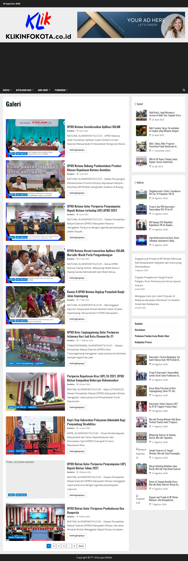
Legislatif (39, 363)
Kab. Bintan (21, 407)
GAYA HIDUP (43, 90)
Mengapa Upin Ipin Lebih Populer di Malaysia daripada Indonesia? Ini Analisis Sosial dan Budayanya (157, 300)
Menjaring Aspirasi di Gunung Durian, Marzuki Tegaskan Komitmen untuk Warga (162, 436)
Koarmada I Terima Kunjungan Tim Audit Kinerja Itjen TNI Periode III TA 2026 (164, 358)
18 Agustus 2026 (160, 410)
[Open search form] (184, 90)
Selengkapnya (78, 149)
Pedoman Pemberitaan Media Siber (152, 336)
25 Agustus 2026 (160, 379)
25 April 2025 (158, 119)
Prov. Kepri (20, 451)
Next (81, 546)
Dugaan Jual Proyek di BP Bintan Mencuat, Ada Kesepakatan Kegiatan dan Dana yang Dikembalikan (158, 262)
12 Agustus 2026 (160, 442)
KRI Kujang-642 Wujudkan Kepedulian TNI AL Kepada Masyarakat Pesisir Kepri (161, 223)
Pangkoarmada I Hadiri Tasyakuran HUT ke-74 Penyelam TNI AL (164, 192)
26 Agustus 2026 (160, 198)
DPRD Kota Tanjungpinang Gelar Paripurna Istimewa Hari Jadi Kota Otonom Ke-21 (35, 348)
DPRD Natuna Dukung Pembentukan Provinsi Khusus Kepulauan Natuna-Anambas (35, 179)
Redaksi (71, 131)
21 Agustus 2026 (160, 213)
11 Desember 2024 (161, 150)
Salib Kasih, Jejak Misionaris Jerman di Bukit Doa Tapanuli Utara (165, 114)
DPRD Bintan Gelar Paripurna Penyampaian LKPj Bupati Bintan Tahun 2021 (35, 479)
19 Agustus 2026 (160, 229)
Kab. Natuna (21, 154)
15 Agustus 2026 (160, 245)
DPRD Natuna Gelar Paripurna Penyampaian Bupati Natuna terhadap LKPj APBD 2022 (35, 222)
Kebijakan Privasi (143, 342)
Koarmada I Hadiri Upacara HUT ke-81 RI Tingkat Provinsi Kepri (163, 405)
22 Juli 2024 (157, 166)
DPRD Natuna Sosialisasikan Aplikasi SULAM (35, 138)
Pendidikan (60, 90)
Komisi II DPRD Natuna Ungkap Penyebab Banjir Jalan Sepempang (35, 305)
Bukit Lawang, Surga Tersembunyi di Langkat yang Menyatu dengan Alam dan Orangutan (164, 129)
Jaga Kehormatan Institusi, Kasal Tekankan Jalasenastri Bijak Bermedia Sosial (164, 239)
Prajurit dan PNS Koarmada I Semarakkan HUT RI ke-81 (162, 208)
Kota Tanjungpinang (24, 363)
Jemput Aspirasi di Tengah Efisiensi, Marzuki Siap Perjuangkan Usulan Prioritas (165, 452)
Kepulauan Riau (23, 90)
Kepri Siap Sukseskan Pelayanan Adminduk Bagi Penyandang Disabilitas (35, 435)
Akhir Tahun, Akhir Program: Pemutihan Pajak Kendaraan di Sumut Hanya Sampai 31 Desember (164, 145)
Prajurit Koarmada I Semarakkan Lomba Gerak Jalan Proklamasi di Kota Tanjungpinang (164, 374)
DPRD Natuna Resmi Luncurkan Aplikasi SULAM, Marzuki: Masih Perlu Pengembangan (35, 264)
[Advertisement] (94, 64)
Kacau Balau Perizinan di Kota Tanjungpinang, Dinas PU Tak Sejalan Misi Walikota (162, 389)
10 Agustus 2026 (160, 473)
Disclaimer (140, 330)
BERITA (6, 90)
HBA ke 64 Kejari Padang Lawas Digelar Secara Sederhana (163, 160)
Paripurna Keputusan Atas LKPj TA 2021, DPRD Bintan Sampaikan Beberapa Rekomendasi (35, 392)
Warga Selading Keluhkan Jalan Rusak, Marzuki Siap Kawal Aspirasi (165, 467)
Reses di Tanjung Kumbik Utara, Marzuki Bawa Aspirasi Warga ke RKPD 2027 (163, 483)
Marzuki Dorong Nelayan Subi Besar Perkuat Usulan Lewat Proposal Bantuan (165, 421)
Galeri (11, 154)
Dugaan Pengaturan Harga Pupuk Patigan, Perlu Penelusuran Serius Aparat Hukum (158, 281)
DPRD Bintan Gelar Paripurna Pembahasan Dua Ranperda (35, 522)
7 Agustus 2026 (159, 504)
